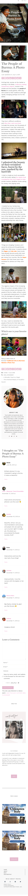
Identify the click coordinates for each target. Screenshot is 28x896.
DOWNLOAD (14, 859)
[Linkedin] (10, 78)
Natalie (8, 514)
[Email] (15, 78)
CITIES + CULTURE (9, 372)
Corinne (8, 570)
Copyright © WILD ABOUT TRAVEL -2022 (13, 886)
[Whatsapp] (13, 78)
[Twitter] (8, 78)
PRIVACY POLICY (7, 884)
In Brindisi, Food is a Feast (12, 377)
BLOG (5, 872)
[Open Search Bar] (18, 0)
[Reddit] (18, 78)
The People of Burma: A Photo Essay (14, 15)
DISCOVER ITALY (8, 874)
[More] (20, 78)
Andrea (8, 618)
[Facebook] (5, 78)
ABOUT (5, 871)
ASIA (5, 375)
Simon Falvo (10, 595)
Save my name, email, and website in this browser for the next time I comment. (14, 676)
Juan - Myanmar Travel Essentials (13, 491)
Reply (5, 479)
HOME (5, 869)
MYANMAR (10, 375)
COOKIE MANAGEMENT (9, 885)
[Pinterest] (3, 78)
